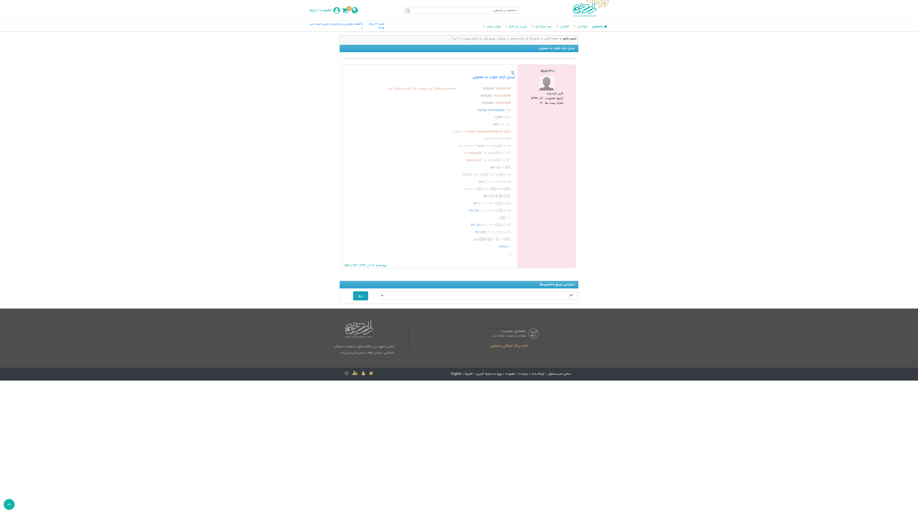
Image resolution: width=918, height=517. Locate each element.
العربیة (469, 374)
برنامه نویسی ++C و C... (464, 38)
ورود (312, 10)
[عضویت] (355, 374)
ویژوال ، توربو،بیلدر (494, 38)
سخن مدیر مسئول (559, 374)
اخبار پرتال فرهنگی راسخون (509, 346)
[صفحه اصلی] (371, 374)
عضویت (325, 10)
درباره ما (523, 374)
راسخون (597, 26)
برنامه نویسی (517, 38)
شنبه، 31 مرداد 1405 (376, 26)
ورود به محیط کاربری (489, 374)
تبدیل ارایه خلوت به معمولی (493, 77)
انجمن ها (535, 38)
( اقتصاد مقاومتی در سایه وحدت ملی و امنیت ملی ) (336, 26)
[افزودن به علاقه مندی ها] (347, 374)
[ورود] (363, 374)
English (456, 374)
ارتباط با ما (538, 374)
